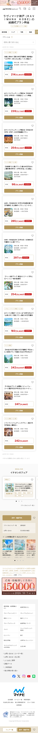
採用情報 (19, 705)
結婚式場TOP (21, 568)
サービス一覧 (18, 699)
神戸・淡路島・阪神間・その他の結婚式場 (17, 570)
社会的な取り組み (8, 702)
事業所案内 (27, 699)
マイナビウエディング (9, 568)
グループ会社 (31, 702)
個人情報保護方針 (20, 702)
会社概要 (10, 699)
